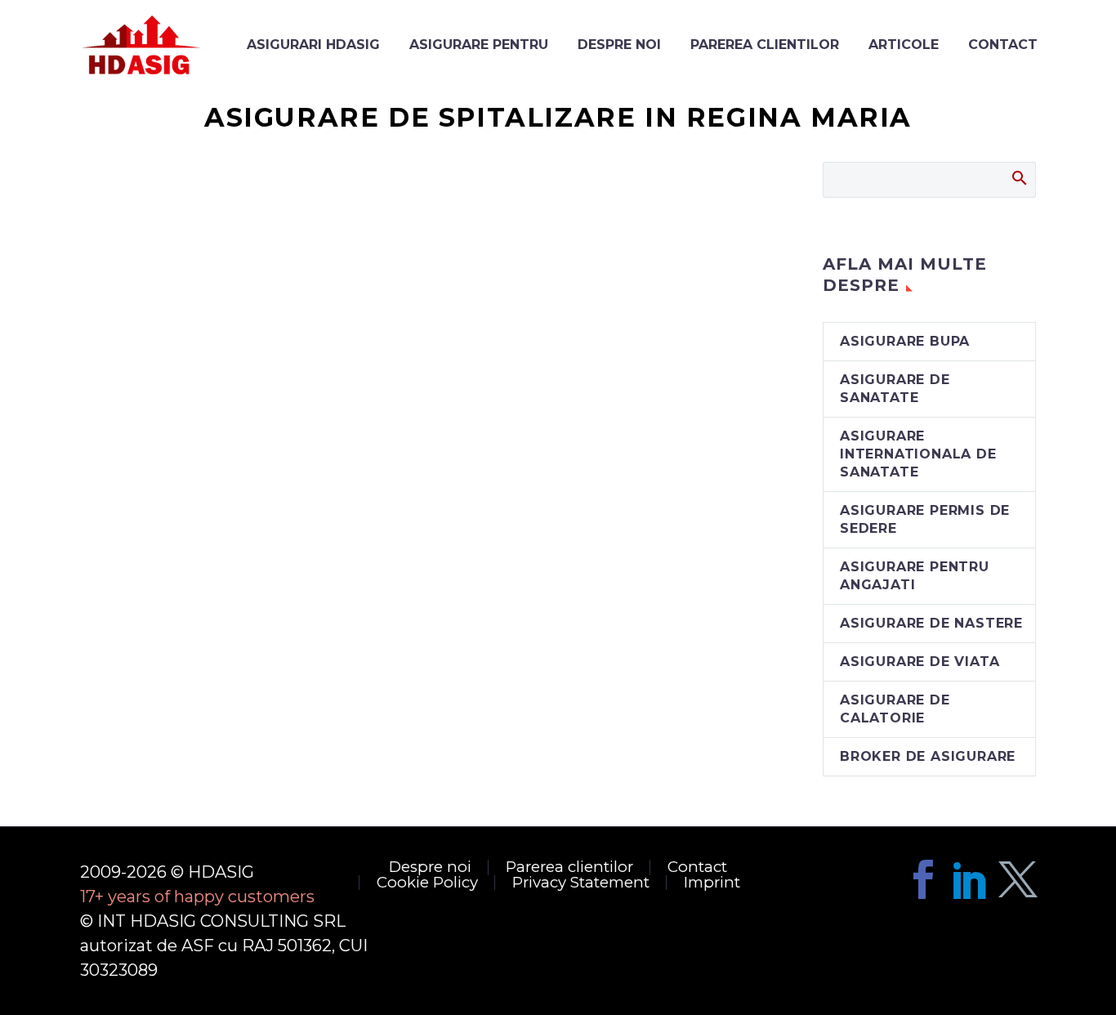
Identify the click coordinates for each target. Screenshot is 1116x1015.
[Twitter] (1018, 879)
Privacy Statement (581, 883)
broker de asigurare (928, 756)
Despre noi (619, 44)
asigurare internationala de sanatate (918, 454)
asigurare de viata (919, 661)
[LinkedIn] (970, 879)
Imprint (712, 883)
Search (1018, 177)
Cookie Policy (427, 883)
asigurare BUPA (905, 341)
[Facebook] (923, 879)
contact (1003, 44)
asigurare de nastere (931, 623)
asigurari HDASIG (313, 44)
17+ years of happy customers (197, 896)
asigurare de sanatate (895, 388)
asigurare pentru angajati (914, 575)
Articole (903, 44)
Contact (697, 867)
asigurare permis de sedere (925, 519)
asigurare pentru (478, 44)
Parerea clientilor (764, 44)
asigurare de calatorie (895, 709)
